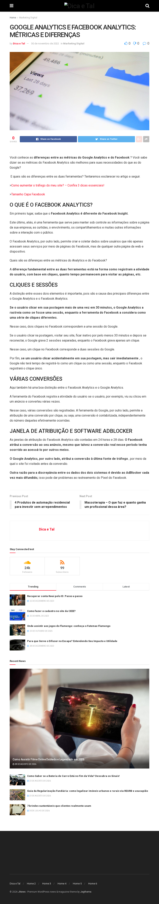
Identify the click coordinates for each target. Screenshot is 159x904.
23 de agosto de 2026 (40, 781)
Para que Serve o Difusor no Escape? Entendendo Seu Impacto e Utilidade (72, 641)
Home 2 (31, 883)
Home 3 (46, 883)
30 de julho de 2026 (39, 811)
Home (13, 17)
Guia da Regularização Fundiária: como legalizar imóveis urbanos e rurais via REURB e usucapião (87, 790)
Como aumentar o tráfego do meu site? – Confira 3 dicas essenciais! (57, 185)
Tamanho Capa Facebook (28, 194)
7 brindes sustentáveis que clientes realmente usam (59, 805)
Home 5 (77, 883)
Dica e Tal (19, 43)
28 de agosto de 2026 (25, 764)
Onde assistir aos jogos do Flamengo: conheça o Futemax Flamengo (68, 626)
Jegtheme (85, 891)
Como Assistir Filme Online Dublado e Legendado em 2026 (48, 759)
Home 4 (62, 883)
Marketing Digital (28, 17)
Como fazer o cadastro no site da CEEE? (51, 611)
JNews (22, 891)
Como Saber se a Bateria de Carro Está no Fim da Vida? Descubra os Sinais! (73, 776)
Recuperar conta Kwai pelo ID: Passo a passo (54, 596)
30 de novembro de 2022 (45, 43)
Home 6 (92, 883)
